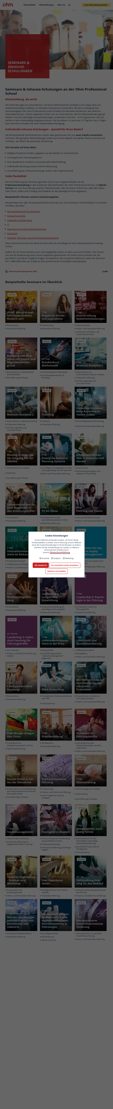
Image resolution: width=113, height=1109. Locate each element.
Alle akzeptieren (41, 565)
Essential (45, 558)
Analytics (57, 558)
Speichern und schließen (56, 571)
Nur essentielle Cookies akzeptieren (64, 565)
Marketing (69, 558)
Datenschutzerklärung (60, 552)
